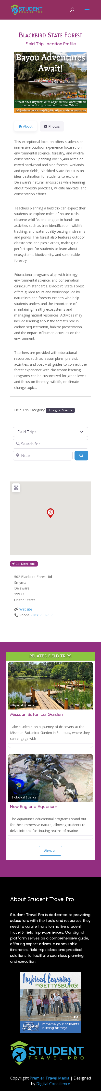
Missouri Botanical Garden (36, 714)
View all (50, 850)
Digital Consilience (53, 1083)
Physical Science (23, 705)
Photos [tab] (54, 126)
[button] (50, 513)
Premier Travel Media (49, 1078)
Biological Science (60, 410)
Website (25, 609)
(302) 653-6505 (43, 615)
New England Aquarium (33, 806)
